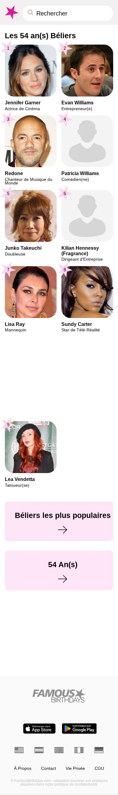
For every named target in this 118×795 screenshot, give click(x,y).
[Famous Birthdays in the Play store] (79, 728)
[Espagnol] (39, 750)
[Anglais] (19, 750)
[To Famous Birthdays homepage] (11, 12)
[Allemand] (98, 750)
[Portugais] (59, 750)
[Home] (59, 695)
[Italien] (79, 750)
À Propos (22, 768)
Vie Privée (75, 768)
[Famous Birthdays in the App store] (39, 728)
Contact (48, 768)
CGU (99, 768)
